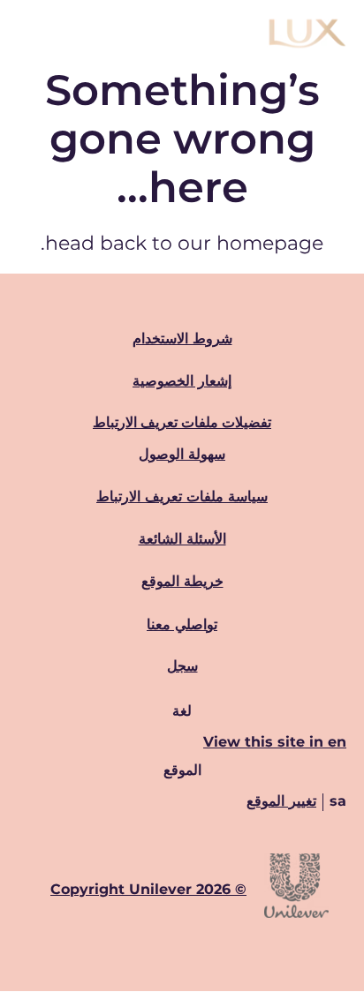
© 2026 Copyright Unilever (148, 889)
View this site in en (274, 742)
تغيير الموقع (281, 801)
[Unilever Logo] (296, 915)
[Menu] (31, 33)
